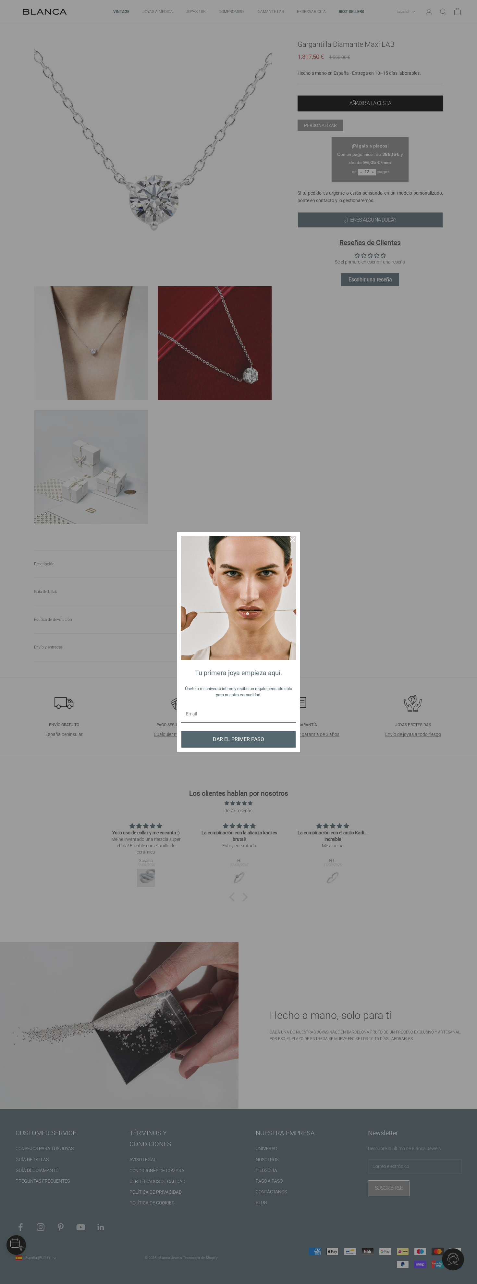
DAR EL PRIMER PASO (238, 739)
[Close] (292, 539)
